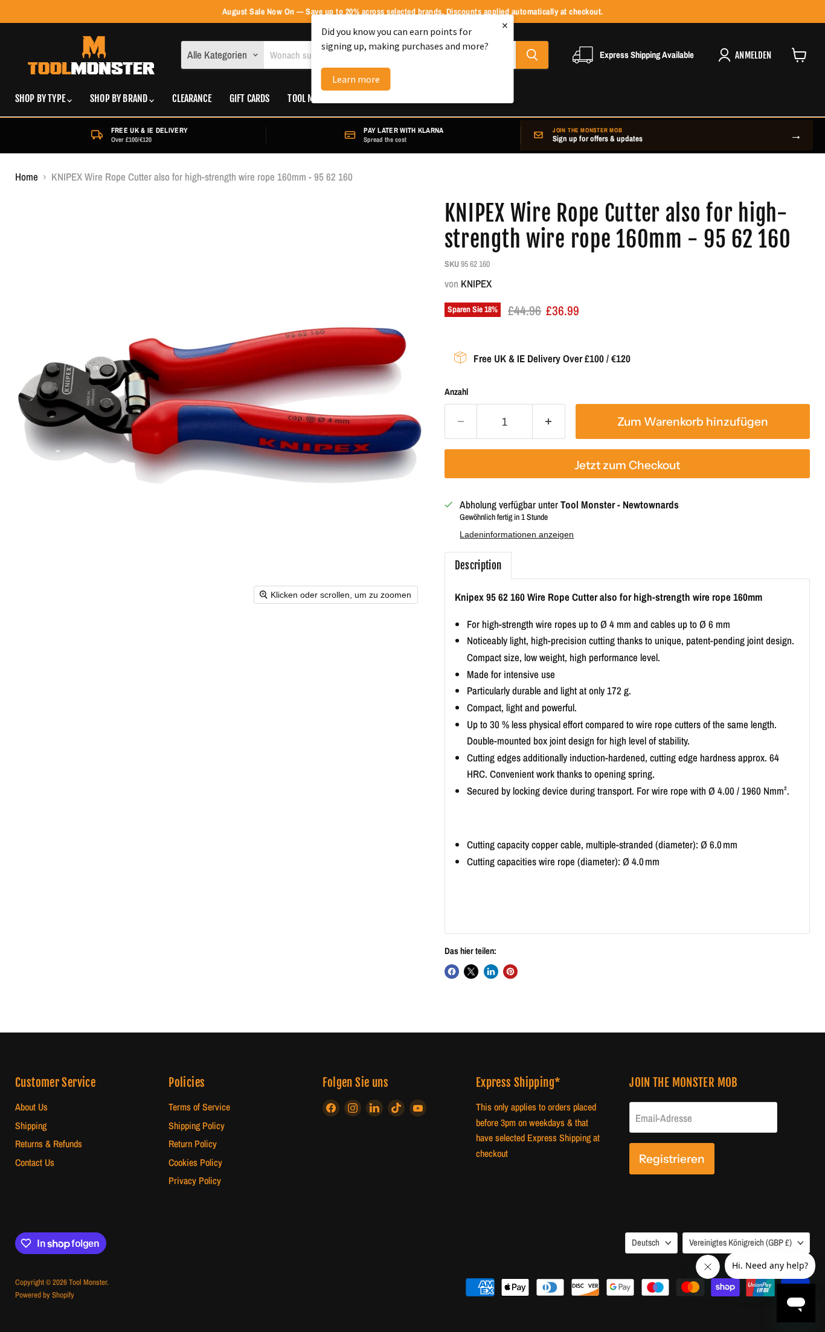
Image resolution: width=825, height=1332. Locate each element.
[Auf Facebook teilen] (452, 971)
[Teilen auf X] (471, 971)
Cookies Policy (195, 1162)
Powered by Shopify (44, 1295)
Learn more (356, 79)
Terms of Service (199, 1107)
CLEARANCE (191, 99)
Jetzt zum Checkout (627, 465)
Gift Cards (250, 99)
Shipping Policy (197, 1125)
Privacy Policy (195, 1180)
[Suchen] (532, 55)
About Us (31, 1107)
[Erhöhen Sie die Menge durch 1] (549, 421)
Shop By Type (41, 99)
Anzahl (456, 392)
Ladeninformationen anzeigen (517, 534)
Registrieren (672, 1158)
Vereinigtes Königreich (740, 1243)
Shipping (31, 1125)
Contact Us (34, 1162)
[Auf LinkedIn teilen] (491, 971)
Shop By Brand (119, 99)
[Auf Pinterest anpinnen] (510, 971)
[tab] (478, 566)
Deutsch (646, 1243)
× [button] (505, 25)
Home (26, 177)
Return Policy (193, 1144)
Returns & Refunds (48, 1144)
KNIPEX (476, 283)
